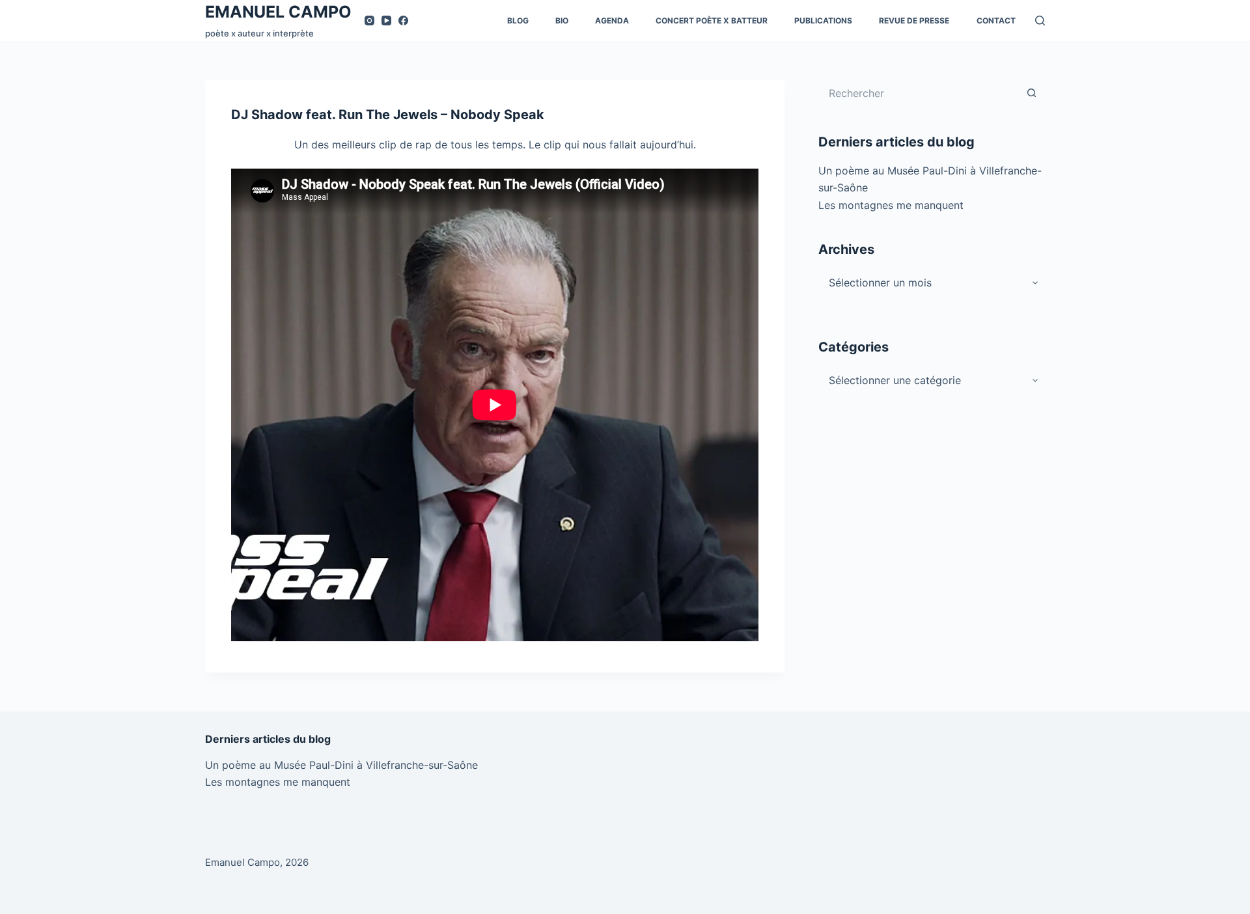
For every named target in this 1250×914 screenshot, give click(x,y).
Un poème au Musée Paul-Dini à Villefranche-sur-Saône (341, 764)
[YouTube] (386, 20)
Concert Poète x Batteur (712, 20)
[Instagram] (369, 20)
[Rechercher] (1040, 20)
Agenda (612, 20)
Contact (996, 20)
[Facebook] (403, 20)
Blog (518, 20)
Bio (561, 20)
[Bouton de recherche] (1032, 93)
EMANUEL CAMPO (278, 11)
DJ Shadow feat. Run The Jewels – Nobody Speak (387, 114)
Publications (823, 20)
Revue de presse (914, 20)
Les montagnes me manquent (891, 205)
